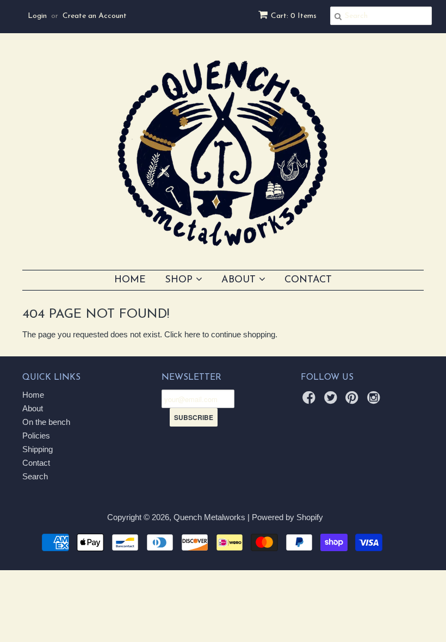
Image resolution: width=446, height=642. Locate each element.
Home (130, 280)
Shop (180, 280)
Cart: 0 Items (294, 16)
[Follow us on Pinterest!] (353, 400)
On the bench (46, 422)
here (192, 334)
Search (35, 476)
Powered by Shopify (287, 517)
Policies (36, 435)
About (240, 280)
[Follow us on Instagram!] (375, 400)
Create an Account (95, 16)
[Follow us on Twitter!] (332, 400)
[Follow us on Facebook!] (310, 400)
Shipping (37, 449)
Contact (308, 280)
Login (37, 16)
